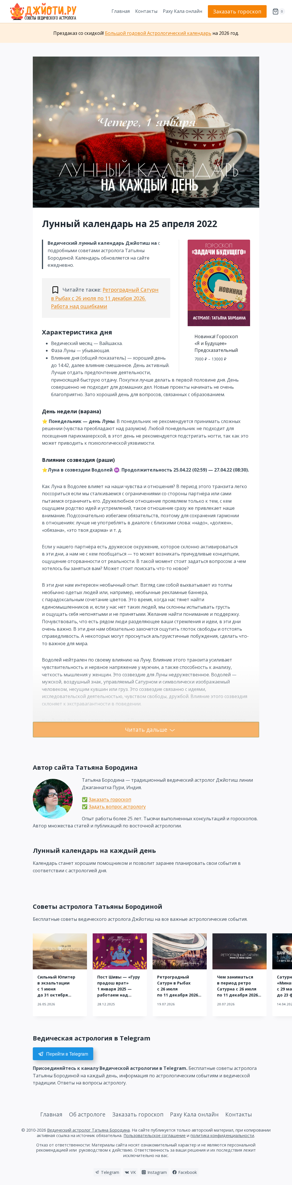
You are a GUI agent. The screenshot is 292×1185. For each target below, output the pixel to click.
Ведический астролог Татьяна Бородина (88, 1130)
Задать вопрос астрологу (117, 806)
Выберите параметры (219, 371)
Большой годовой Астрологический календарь (158, 33)
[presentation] (60, 951)
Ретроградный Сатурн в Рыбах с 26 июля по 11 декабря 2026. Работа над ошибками (105, 298)
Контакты (146, 11)
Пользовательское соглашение (154, 1135)
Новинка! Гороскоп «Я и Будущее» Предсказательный (216, 343)
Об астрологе (87, 1114)
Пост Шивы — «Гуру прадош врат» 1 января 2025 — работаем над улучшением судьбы (119, 989)
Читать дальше (146, 729)
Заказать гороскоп (237, 11)
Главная (120, 11)
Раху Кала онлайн (182, 11)
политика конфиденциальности (222, 1135)
